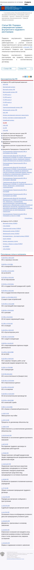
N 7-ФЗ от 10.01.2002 (7, 317)
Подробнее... (29, 218)
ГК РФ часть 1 (7, 94)
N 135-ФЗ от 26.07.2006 (7, 336)
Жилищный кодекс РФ (10, 110)
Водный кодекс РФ (9, 89)
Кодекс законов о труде (10, 241)
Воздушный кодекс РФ (10, 92)
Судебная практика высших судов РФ (15, 133)
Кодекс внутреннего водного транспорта (16, 115)
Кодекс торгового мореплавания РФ (14, 117)
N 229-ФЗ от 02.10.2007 (7, 393)
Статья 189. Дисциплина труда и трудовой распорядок (8, 69)
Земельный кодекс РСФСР (11, 233)
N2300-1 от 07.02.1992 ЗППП (9, 297)
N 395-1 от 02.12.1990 (6, 407)
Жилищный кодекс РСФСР (11, 231)
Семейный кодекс (8, 120)
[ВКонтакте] (25, 76)
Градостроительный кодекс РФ (12, 107)
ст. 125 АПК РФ (5, 543)
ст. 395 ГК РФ (5, 426)
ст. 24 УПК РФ (5, 512)
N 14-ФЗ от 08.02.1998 (7, 352)
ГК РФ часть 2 (7, 97)
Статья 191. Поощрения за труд (25, 69)
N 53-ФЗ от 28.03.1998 (7, 400)
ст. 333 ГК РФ (5, 413)
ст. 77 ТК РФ (4, 488)
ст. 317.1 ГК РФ (5, 420)
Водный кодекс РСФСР (10, 223)
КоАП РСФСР (7, 238)
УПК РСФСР (6, 249)
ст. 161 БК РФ (4, 479)
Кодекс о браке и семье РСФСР (12, 244)
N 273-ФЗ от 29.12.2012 (7, 277)
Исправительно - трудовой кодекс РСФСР (16, 236)
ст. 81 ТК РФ (4, 444)
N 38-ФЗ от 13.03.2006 (7, 310)
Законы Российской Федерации (13, 135)
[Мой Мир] (31, 76)
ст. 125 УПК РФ (5, 505)
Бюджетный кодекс (9, 87)
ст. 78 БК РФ (4, 453)
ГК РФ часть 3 (7, 99)
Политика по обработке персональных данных (15, 558)
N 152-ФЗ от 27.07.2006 (7, 380)
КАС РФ (5, 112)
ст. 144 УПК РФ (5, 497)
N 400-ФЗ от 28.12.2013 (7, 257)
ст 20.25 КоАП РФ (6, 435)
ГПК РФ (5, 105)
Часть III (12, 16)
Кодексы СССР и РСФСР (10, 221)
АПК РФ (5, 84)
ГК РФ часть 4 (7, 102)
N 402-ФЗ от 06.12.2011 (7, 330)
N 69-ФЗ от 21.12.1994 (7, 264)
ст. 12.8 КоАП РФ (6, 464)
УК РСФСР (6, 246)
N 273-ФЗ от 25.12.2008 (7, 304)
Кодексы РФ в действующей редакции (15, 82)
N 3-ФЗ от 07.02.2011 (7, 323)
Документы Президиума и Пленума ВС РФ (16, 149)
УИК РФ (5, 125)
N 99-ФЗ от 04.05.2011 (7, 343)
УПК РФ (5, 130)
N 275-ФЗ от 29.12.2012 (7, 290)
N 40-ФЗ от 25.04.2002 (7, 271)
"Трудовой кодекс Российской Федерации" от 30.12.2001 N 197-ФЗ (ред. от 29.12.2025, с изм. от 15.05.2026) (17, 14)
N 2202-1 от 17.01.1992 (7, 367)
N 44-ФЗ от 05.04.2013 (7, 387)
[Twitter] (27, 76)
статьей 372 (27, 47)
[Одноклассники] (29, 76)
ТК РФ (5, 123)
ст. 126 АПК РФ (5, 521)
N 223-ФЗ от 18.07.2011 (7, 358)
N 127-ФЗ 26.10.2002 (6, 374)
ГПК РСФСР (6, 226)
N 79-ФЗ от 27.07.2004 (7, 284)
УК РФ (5, 128)
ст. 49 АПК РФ (5, 530)
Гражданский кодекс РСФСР (12, 228)
